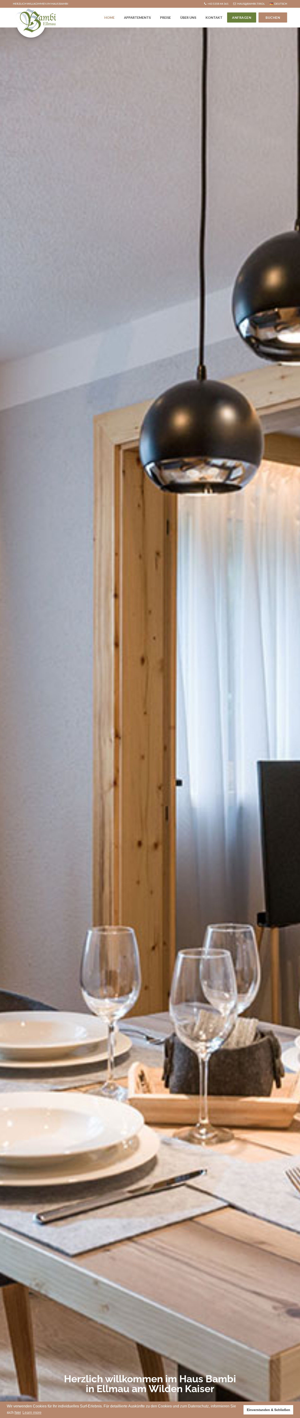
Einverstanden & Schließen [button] (268, 1410)
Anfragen (241, 17)
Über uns (188, 17)
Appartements (137, 17)
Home (109, 17)
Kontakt (214, 17)
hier (18, 1412)
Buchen (273, 17)
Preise (165, 17)
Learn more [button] (31, 1412)
